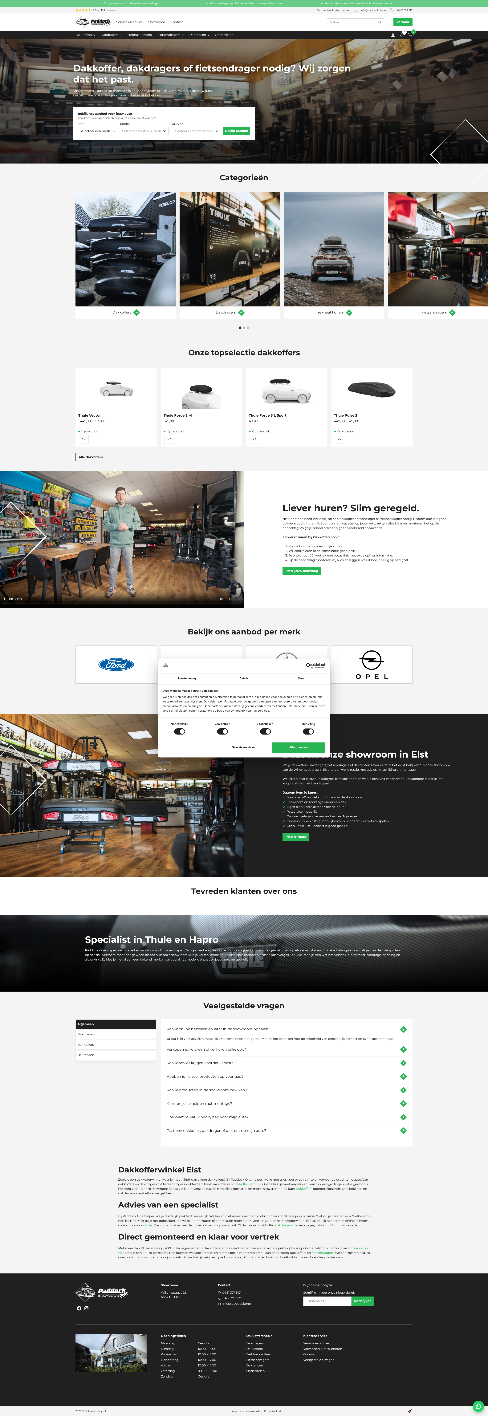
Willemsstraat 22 (173, 1295)
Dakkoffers (254, 1349)
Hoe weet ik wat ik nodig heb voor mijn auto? (208, 1117)
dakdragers (283, 1225)
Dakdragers (255, 1343)
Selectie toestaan (243, 747)
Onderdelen (224, 35)
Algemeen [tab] (85, 1024)
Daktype (177, 124)
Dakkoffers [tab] (85, 1044)
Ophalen (309, 1354)
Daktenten (254, 1365)
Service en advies (129, 22)
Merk (82, 124)
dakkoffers (304, 1189)
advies (148, 1225)
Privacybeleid (272, 1411)
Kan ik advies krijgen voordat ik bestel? (202, 1063)
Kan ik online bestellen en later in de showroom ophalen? (218, 1029)
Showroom (156, 22)
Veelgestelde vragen (319, 1360)
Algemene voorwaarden (247, 1411)
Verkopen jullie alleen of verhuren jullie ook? (206, 1049)
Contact (177, 22)
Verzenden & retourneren (333, 10)
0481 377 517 (405, 10)
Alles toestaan (298, 747)
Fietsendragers (257, 1360)
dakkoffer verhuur (247, 1184)
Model (125, 124)
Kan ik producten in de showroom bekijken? (207, 1090)
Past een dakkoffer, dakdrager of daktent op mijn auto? (216, 1130)
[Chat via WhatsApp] (478, 1406)
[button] (240, 327)
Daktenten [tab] (85, 1055)
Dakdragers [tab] (86, 1034)
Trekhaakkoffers (139, 35)
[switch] (222, 732)
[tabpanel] (287, 1081)
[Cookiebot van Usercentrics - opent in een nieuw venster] (309, 666)
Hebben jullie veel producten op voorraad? (205, 1076)
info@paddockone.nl (373, 10)
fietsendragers (323, 1253)
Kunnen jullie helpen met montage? (199, 1103)
